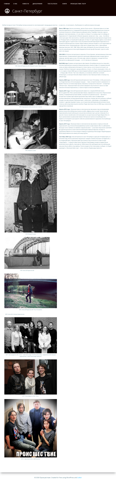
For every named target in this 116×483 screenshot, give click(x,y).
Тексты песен (52, 4)
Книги (64, 4)
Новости (25, 4)
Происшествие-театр (78, 4)
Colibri (79, 478)
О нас (15, 4)
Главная (7, 4)
